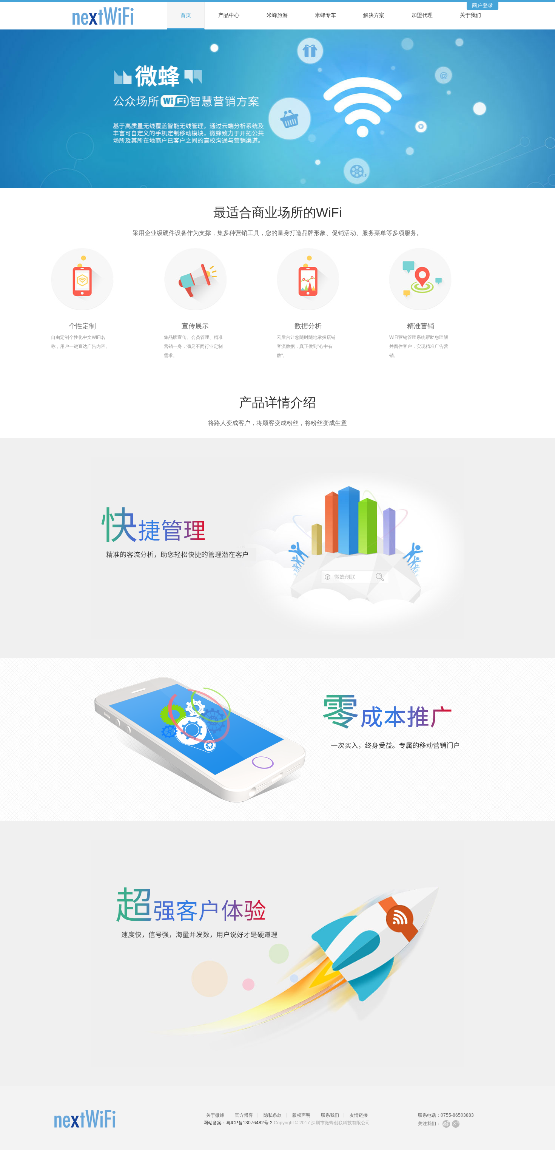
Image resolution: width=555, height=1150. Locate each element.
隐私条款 (273, 1115)
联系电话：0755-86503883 (446, 1115)
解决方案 (373, 15)
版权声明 (301, 1115)
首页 (185, 15)
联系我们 (330, 1115)
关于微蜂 (215, 1115)
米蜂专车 (325, 15)
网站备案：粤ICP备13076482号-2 (238, 1122)
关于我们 (470, 15)
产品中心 (228, 15)
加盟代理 (422, 15)
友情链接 (359, 1115)
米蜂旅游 (277, 15)
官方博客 (244, 1115)
